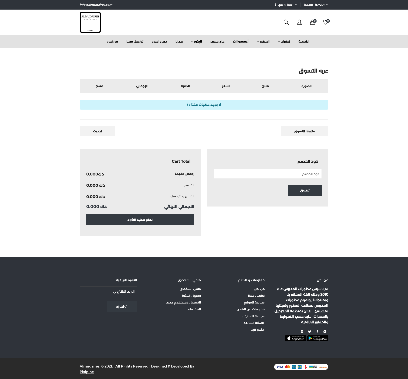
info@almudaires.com (96, 5)
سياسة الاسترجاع (253, 316)
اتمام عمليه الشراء (140, 220)
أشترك (120, 306)
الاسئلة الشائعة (254, 323)
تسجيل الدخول (191, 296)
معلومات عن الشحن (251, 309)
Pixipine (87, 372)
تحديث (97, 131)
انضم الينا (258, 330)
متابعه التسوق (304, 131)
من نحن (112, 41)
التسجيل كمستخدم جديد (183, 302)
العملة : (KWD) (314, 5)
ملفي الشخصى (190, 289)
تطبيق (304, 190)
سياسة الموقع (254, 302)
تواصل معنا (134, 41)
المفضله (194, 309)
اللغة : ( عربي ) (284, 5)
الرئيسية (304, 41)
